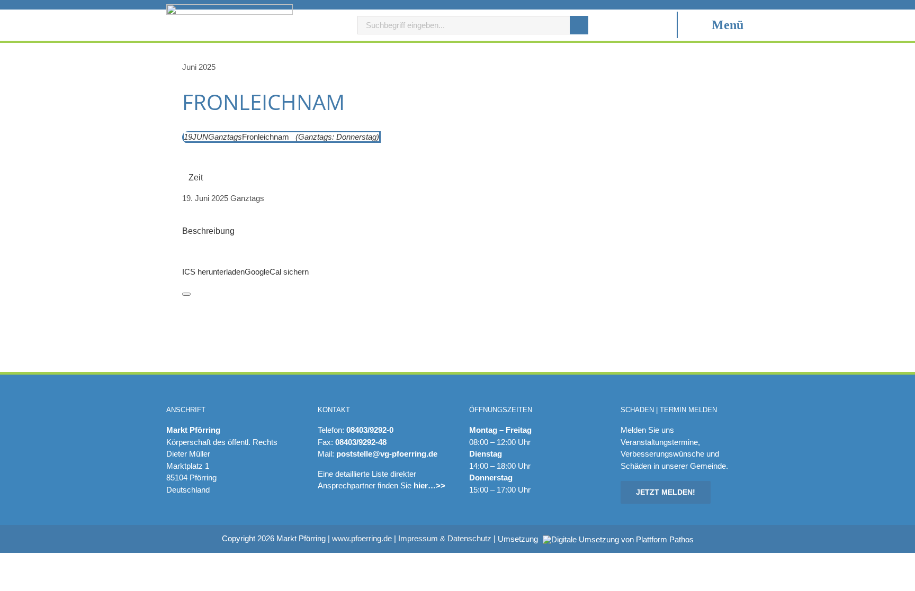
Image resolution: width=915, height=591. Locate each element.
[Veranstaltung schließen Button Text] (186, 294)
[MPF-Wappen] (229, 8)
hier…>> (429, 485)
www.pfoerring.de (362, 538)
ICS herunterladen (213, 271)
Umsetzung (519, 539)
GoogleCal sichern (277, 271)
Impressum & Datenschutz (444, 538)
